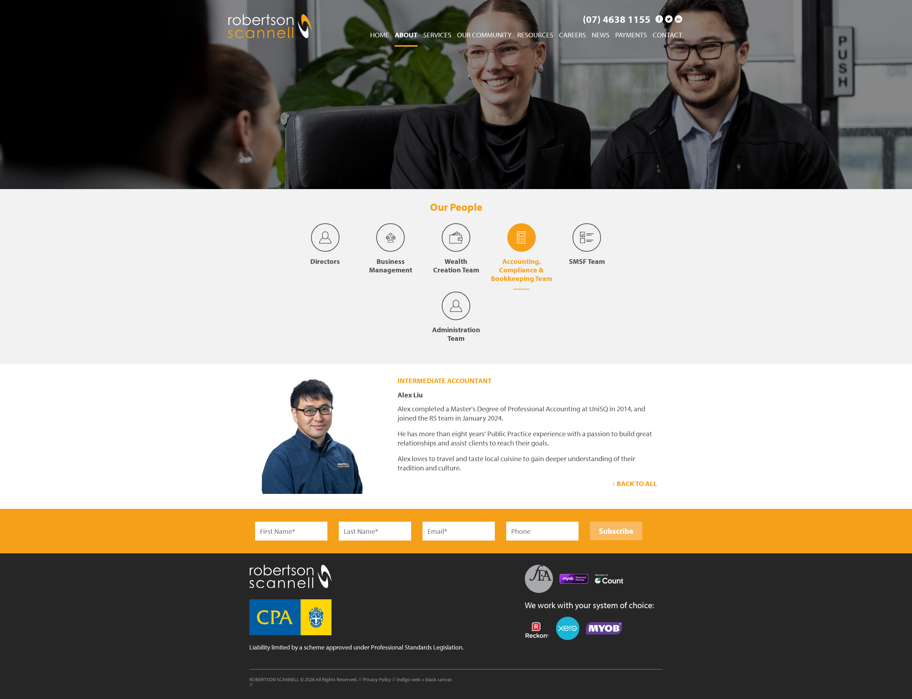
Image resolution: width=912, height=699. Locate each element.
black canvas (438, 679)
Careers (572, 35)
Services (437, 35)
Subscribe (616, 531)
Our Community (484, 35)
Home (379, 35)
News (601, 35)
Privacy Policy (377, 679)
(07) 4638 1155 (617, 19)
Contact (667, 35)
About (406, 35)
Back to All (636, 483)
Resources (535, 35)
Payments (631, 35)
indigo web (409, 679)
